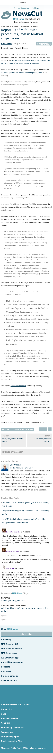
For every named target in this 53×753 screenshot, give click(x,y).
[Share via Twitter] (41, 429)
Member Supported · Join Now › (26, 8)
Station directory (9, 680)
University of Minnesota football (17, 429)
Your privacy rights (10, 736)
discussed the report (18, 385)
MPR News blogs (9, 653)
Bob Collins (6, 43)
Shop (3, 713)
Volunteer (5, 722)
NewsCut (5, 597)
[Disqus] (26, 558)
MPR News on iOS (9, 644)
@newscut (29, 468)
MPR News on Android (11, 648)
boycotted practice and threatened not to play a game (21, 72)
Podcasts (5, 666)
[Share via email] (50, 429)
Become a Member (9, 718)
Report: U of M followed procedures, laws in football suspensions (22, 33)
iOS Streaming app (10, 657)
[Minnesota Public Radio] (8, 3)
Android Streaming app (12, 662)
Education (24, 26)
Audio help (6, 639)
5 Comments (44, 43)
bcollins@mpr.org (16, 468)
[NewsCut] (27, 15)
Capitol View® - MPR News (13, 605)
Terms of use (7, 732)
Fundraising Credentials (12, 727)
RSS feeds (6, 671)
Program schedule (9, 675)
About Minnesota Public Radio (15, 704)
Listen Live (26, 634)
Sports (34, 26)
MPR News (18, 19)
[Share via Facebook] (45, 429)
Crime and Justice (9, 26)
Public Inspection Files (11, 741)
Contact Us (6, 709)
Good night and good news (13, 600)
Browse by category (12, 451)
